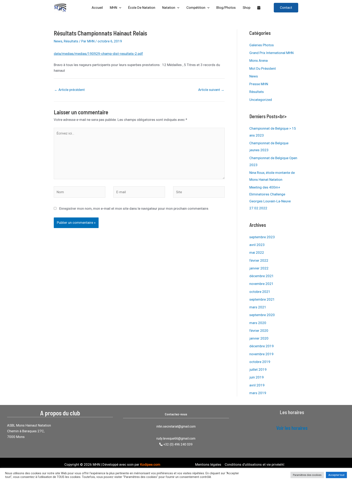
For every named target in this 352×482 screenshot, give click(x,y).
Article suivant (211, 90)
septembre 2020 (262, 315)
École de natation (141, 8)
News (58, 41)
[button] (119, 7)
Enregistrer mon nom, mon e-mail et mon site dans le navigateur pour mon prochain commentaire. (134, 208)
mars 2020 (257, 323)
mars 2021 (257, 307)
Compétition (195, 8)
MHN (113, 8)
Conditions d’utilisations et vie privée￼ (254, 464)
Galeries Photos (261, 45)
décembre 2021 (261, 276)
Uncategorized (260, 100)
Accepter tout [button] (336, 474)
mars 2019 (257, 393)
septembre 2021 (262, 299)
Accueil (97, 8)
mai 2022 (256, 252)
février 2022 (258, 260)
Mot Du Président (262, 68)
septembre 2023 (262, 237)
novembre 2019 (261, 354)
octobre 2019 (259, 362)
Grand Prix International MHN (271, 53)
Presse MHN (258, 84)
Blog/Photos (226, 8)
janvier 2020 (258, 338)
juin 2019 (256, 377)
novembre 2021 (261, 284)
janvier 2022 (258, 268)
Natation (168, 8)
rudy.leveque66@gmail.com (175, 438)
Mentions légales (208, 464)
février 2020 (258, 331)
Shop (246, 8)
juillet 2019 (258, 369)
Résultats (71, 41)
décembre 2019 (261, 346)
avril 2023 (257, 245)
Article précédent (69, 90)
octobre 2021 (259, 292)
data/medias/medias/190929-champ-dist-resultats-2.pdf (98, 54)
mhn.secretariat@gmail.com (176, 426)
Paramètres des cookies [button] (307, 474)
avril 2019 (257, 385)
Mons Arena (258, 60)
